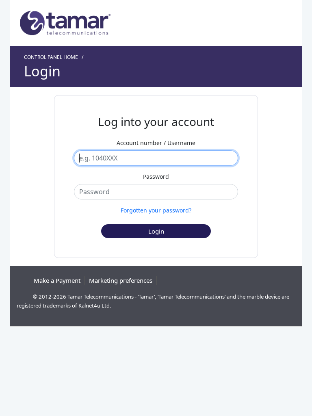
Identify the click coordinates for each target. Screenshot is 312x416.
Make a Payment (57, 280)
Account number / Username (156, 143)
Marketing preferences (120, 280)
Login (42, 71)
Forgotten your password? (156, 210)
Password (156, 176)
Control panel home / (55, 57)
